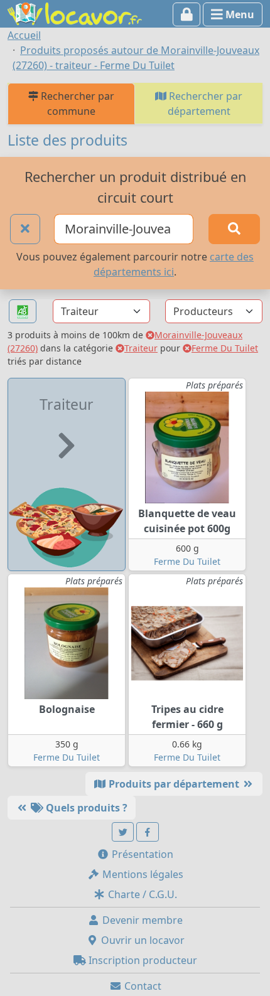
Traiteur (141, 348)
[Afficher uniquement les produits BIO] (22, 311)
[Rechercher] (234, 229)
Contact (141, 986)
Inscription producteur (141, 960)
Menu (238, 14)
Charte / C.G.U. (141, 894)
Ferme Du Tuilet (225, 348)
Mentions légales (141, 874)
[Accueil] (75, 12)
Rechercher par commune (76, 103)
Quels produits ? (85, 808)
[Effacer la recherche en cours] (25, 229)
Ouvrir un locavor (142, 940)
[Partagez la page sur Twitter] (123, 832)
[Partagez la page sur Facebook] (147, 832)
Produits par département (174, 784)
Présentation (141, 854)
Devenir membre (141, 920)
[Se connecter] (187, 14)
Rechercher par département (204, 103)
